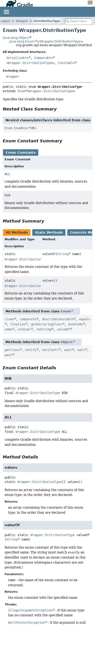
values (47, 280)
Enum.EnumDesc (17, 128)
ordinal (24, 329)
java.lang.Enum (22, 41)
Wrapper (22, 21)
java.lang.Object (16, 38)
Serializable (17, 58)
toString (43, 329)
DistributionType (47, 21)
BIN (7, 195)
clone (9, 319)
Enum (21, 91)
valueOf (48, 254)
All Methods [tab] (17, 232)
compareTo (28, 319)
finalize (17, 324)
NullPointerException (26, 622)
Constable (66, 63)
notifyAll (50, 350)
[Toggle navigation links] (6, 12)
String (62, 254)
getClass (12, 350)
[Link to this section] (60, 109)
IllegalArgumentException (30, 610)
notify (30, 350)
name (8, 329)
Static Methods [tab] (49, 232)
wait (68, 350)
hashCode (75, 324)
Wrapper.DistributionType (60, 41)
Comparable (43, 58)
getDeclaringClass (46, 324)
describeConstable (57, 319)
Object (67, 342)
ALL (7, 174)
